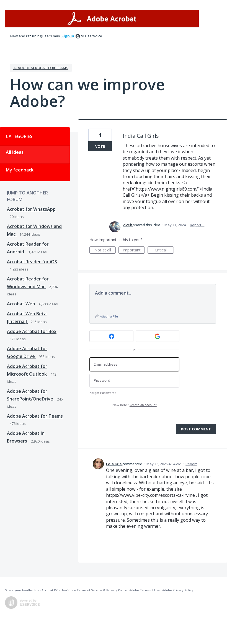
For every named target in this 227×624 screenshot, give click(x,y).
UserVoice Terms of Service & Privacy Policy (94, 590)
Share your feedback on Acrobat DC (31, 590)
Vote (100, 146)
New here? (134, 405)
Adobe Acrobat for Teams (35, 416)
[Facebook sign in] (111, 336)
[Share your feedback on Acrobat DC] (102, 18)
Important (134, 250)
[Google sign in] (158, 336)
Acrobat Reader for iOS (32, 262)
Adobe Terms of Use (144, 590)
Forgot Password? (102, 393)
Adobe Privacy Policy (177, 590)
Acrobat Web (21, 304)
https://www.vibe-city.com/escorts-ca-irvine (150, 495)
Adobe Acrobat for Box (31, 331)
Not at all (105, 250)
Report (191, 463)
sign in (67, 35)
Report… (197, 224)
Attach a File (109, 316)
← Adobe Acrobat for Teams (40, 67)
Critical (164, 250)
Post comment (196, 429)
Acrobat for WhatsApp (31, 209)
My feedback (19, 170)
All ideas (15, 152)
